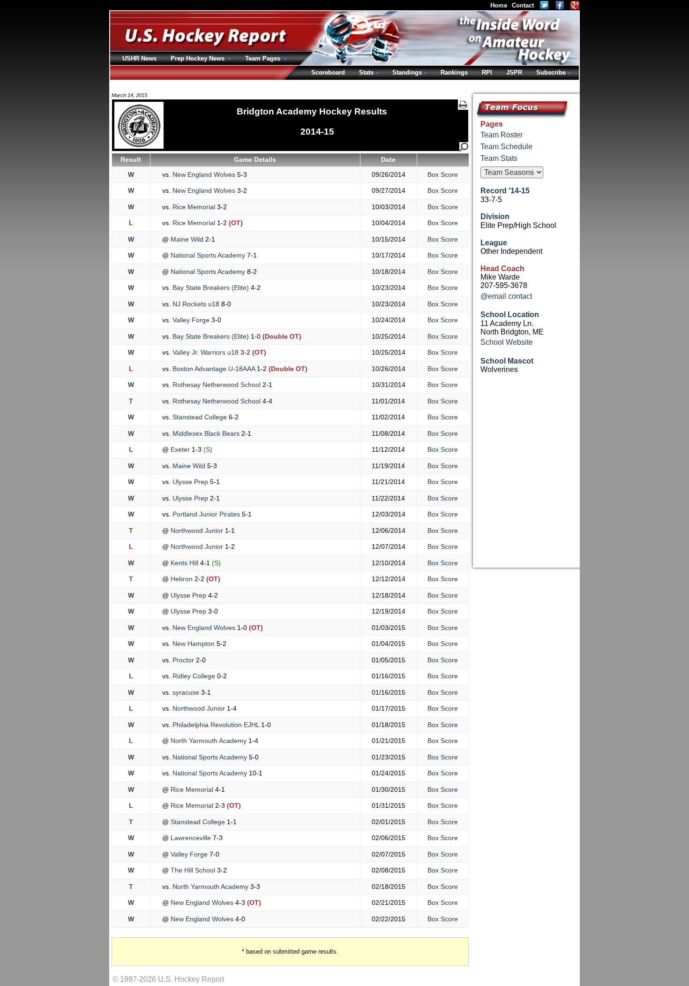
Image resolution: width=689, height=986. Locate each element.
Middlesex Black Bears (206, 433)
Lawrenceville (191, 838)
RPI (487, 72)
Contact (523, 5)
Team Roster (501, 135)
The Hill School (193, 870)
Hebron (182, 579)
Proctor (183, 660)
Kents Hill (184, 563)
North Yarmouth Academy (208, 740)
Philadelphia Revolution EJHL (216, 724)
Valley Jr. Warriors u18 (205, 352)
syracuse (186, 692)
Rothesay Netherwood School (216, 384)
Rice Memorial (194, 207)
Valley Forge (191, 320)
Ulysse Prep (190, 481)
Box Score (442, 174)
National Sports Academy (208, 255)
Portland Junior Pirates (206, 514)
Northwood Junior (197, 530)
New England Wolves (204, 174)
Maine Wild (187, 239)
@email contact (506, 296)
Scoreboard (328, 72)
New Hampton (194, 643)
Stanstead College (200, 417)
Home (498, 5)
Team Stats (498, 158)
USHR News (139, 58)
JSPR (514, 72)
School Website (506, 342)
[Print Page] (463, 104)
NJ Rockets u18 (196, 304)
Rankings (454, 72)
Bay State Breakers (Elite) (211, 287)
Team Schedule (506, 147)
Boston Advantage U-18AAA (214, 368)
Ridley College (194, 676)
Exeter (180, 449)
